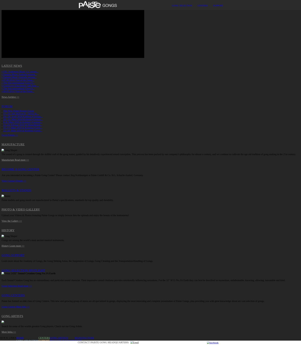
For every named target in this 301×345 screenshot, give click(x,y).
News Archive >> (10, 97)
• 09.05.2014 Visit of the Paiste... (18, 91)
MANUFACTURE (84, 338)
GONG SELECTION (182, 5)
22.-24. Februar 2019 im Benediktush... (22, 125)
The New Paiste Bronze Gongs (18, 111)
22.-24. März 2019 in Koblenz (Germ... (22, 130)
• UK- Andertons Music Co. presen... (20, 71)
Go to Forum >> (10, 135)
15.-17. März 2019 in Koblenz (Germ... (22, 127)
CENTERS (202, 5)
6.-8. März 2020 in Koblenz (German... (22, 122)
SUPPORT (218, 5)
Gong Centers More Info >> (15, 306)
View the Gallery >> (12, 221)
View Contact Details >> (14, 181)
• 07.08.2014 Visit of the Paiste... (18, 80)
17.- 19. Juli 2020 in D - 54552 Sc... (21, 113)
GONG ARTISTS (59, 338)
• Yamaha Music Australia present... (19, 74)
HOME (20, 338)
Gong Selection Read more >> (17, 286)
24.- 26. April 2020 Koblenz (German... (22, 116)
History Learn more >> (13, 246)
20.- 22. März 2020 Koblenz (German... (23, 119)
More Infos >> (9, 332)
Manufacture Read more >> (15, 160)
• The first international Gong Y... (18, 83)
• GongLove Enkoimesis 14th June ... (20, 85)
